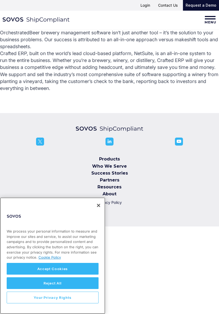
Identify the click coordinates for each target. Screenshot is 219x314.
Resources (109, 186)
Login (145, 5)
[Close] (98, 205)
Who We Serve (109, 166)
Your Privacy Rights (53, 297)
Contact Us (168, 5)
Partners (109, 180)
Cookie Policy (49, 257)
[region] (52, 255)
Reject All (53, 283)
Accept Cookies (52, 269)
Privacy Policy (109, 202)
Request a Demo (201, 5)
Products (109, 159)
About (109, 193)
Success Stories (109, 173)
